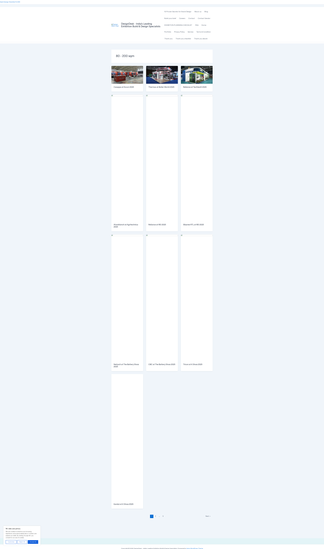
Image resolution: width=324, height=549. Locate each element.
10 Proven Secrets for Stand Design (177, 12)
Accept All (33, 542)
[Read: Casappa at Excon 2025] (127, 75)
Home (203, 25)
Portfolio (167, 32)
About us (197, 12)
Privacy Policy (179, 32)
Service (190, 32)
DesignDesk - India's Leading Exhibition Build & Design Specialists (140, 25)
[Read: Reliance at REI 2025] (162, 158)
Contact (191, 18)
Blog (206, 12)
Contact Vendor (204, 18)
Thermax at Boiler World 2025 (161, 87)
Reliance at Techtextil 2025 (195, 87)
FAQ (196, 25)
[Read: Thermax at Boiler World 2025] (162, 75)
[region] (21, 536)
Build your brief (170, 18)
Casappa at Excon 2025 (124, 87)
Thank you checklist (183, 39)
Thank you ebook (200, 39)
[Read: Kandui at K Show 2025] (127, 437)
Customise (11, 542)
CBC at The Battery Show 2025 (161, 364)
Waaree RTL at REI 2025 (193, 225)
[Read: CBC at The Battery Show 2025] (162, 298)
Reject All (22, 542)
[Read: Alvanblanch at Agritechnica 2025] (127, 158)
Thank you (168, 39)
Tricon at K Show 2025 (192, 364)
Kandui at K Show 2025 (123, 504)
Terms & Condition (203, 32)
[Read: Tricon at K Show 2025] (197, 298)
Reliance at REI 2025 (157, 225)
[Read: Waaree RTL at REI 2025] (197, 158)
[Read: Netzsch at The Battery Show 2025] (127, 298)
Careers (182, 18)
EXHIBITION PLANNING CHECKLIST (178, 25)
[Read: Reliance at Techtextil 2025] (197, 75)
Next (208, 516)
